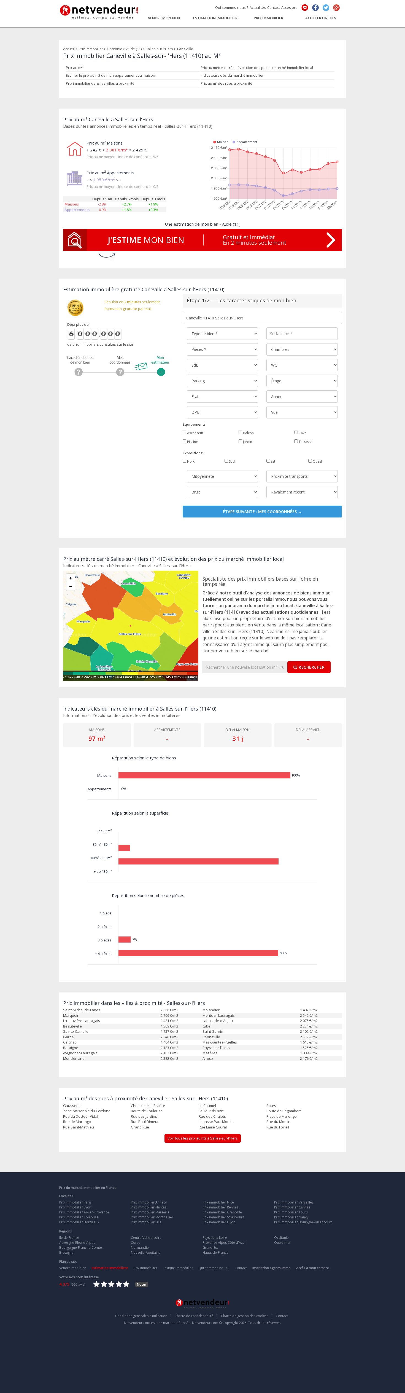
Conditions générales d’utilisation (143, 1316)
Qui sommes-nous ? (231, 7)
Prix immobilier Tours (291, 1212)
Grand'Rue (140, 1127)
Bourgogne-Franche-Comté (80, 1247)
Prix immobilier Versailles (294, 1202)
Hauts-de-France (215, 1252)
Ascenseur (194, 433)
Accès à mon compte (312, 1268)
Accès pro (289, 7)
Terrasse (305, 441)
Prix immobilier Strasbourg (223, 1217)
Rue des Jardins (144, 1116)
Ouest (317, 461)
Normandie (140, 1247)
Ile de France (69, 1237)
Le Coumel (207, 1105)
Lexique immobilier (178, 1268)
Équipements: (194, 424)
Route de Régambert (283, 1110)
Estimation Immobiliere (216, 17)
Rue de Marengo (77, 1121)
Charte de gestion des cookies (247, 1316)
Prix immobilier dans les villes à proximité (100, 83)
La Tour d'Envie (211, 1110)
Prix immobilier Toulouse (78, 1217)
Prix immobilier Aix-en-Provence (84, 1212)
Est (272, 461)
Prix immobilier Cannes (292, 1207)
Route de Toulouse (147, 1110)
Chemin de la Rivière (148, 1105)
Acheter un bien (320, 17)
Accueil (69, 48)
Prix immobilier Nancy (291, 1217)
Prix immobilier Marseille (150, 1212)
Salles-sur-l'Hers (159, 48)
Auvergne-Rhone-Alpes (77, 1242)
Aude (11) (134, 48)
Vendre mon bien (164, 17)
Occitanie (114, 48)
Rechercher (312, 667)
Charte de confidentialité (196, 1316)
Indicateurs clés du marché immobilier (232, 75)
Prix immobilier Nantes (148, 1207)
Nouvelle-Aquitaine (146, 1252)
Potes (271, 1105)
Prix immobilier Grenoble (222, 1212)
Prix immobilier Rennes (220, 1207)
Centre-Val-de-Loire (146, 1237)
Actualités (258, 7)
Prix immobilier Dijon (218, 1222)
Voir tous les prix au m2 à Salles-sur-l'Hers (203, 1138)
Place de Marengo (281, 1116)
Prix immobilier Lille (146, 1222)
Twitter (326, 7)
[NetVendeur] (99, 10)
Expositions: (193, 452)
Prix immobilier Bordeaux (79, 1222)
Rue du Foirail (277, 1127)
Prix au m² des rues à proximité (226, 83)
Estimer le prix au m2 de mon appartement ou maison (110, 75)
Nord (190, 461)
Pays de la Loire (214, 1237)
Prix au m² (74, 67)
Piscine (192, 441)
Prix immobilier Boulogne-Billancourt (303, 1222)
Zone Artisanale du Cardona (86, 1110)
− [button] (70, 586)
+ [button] (70, 578)
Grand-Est (210, 1247)
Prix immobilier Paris (75, 1202)
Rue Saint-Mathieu (78, 1127)
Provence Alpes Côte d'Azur (224, 1242)
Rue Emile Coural (213, 1127)
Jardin (247, 441)
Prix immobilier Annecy (149, 1202)
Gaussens (71, 1105)
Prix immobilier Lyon (75, 1207)
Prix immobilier (268, 17)
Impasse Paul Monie (216, 1121)
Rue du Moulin (278, 1121)
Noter (141, 1284)
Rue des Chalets (212, 1116)
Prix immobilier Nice (218, 1202)
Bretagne (66, 1252)
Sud (231, 461)
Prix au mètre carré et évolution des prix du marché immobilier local (257, 67)
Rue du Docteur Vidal (80, 1116)
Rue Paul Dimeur (145, 1121)
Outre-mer (282, 1242)
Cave (302, 433)
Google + (336, 7)
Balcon (248, 433)
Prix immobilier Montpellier (152, 1217)
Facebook (315, 7)
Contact (273, 7)
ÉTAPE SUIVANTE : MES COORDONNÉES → (262, 511)
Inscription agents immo (271, 1268)
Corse (135, 1242)
